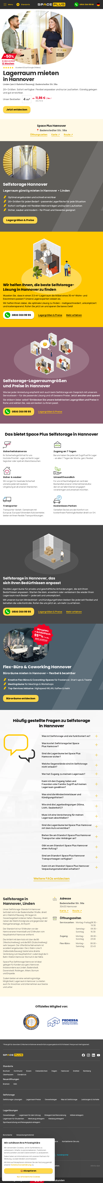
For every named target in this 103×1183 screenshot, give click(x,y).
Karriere (55, 1141)
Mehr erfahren (74, 315)
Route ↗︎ (68, 134)
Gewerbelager (51, 1099)
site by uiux (95, 1165)
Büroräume (7, 1135)
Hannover (65, 1071)
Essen (28, 1071)
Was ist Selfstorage (69, 1099)
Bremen (6, 1084)
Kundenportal (62, 1155)
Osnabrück (21, 1074)
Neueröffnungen (11, 1079)
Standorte (8, 1066)
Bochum (6, 1071)
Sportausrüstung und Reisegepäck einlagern (21, 1122)
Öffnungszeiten (38, 134)
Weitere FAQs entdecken (52, 878)
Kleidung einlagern (56, 1118)
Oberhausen (8, 1074)
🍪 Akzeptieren (28, 1170)
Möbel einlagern (76, 1115)
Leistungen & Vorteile (90, 1099)
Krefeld (76, 1071)
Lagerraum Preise (33, 1099)
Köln (15, 1084)
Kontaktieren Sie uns (70, 1141)
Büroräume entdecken (20, 698)
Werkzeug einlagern (36, 1118)
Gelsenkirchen (41, 1071)
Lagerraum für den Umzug (30, 1115)
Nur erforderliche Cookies (28, 1176)
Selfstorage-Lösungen (12, 1099)
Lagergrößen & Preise (20, 220)
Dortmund (18, 1071)
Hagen (54, 1071)
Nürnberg (87, 1071)
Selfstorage (9, 1094)
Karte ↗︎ (55, 134)
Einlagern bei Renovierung (55, 1115)
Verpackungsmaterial (25, 1135)
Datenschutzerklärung (21, 1165)
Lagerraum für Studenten (13, 1118)
